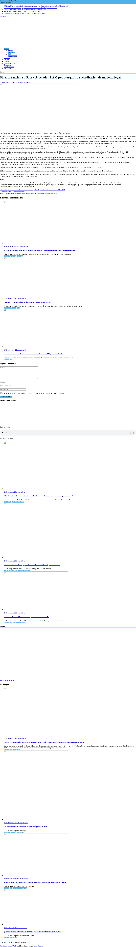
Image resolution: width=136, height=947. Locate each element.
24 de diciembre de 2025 (12, 823)
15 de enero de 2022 (10, 350)
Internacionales (12, 56)
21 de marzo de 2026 (11, 738)
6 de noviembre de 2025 (12, 878)
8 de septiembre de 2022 (12, 246)
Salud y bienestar (9, 63)
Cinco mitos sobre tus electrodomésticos (12, 192)
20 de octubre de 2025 (11, 928)
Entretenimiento (9, 67)
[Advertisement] (68, 32)
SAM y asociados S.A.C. (43, 190)
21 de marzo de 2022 (11, 298)
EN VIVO (7, 68)
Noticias (6, 49)
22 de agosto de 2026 (11, 492)
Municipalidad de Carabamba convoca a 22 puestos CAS (22, 11)
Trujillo (10, 50)
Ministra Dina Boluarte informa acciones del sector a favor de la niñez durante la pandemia (28, 193)
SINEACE (61, 190)
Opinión (6, 61)
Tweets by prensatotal (7, 680)
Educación (3, 190)
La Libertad (11, 52)
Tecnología (7, 65)
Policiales (16, 622)
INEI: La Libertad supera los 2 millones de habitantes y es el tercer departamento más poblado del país (36, 6)
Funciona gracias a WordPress (9, 946)
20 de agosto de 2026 (11, 561)
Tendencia (20, 256)
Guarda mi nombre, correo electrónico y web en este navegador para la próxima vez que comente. (33, 393)
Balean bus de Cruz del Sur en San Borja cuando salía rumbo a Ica (25, 9)
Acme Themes (38, 946)
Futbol (12, 570)
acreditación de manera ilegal (25, 190)
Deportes (7, 58)
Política (6, 59)
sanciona (55, 190)
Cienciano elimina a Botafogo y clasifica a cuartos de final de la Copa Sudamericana (30, 8)
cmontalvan (26, 82)
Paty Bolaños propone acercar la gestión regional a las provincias (24, 13)
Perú (9, 54)
